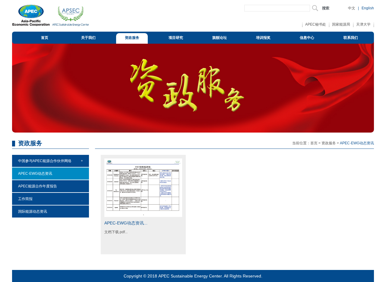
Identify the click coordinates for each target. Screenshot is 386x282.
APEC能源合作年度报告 (37, 186)
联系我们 (350, 38)
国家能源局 (341, 24)
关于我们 (88, 38)
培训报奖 (263, 38)
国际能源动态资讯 (32, 211)
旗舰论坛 (219, 38)
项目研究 (176, 38)
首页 (44, 38)
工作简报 (25, 199)
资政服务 (132, 38)
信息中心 (307, 38)
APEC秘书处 (315, 24)
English (368, 8)
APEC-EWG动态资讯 (35, 173)
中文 (351, 8)
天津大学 (363, 24)
